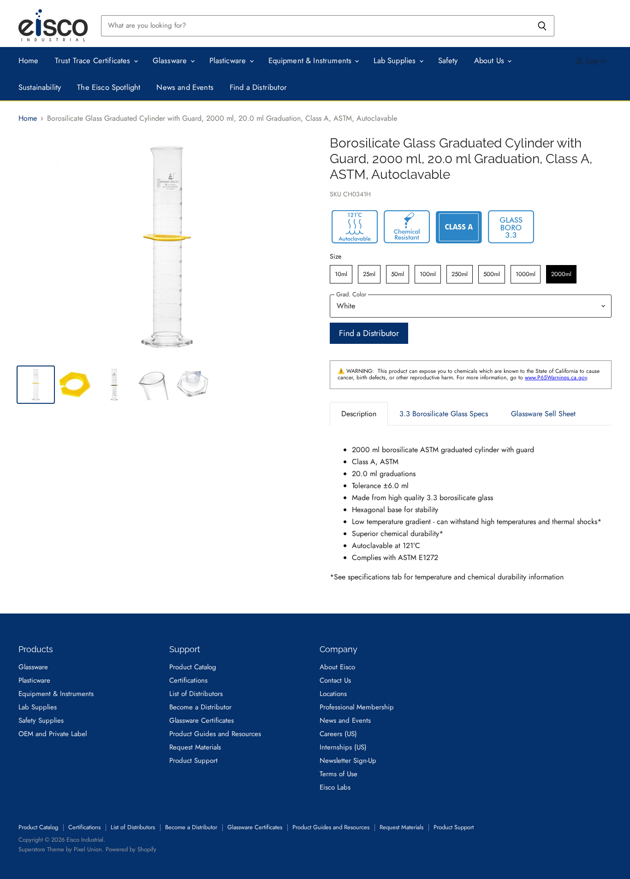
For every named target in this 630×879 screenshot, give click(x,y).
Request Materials (195, 747)
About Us (490, 60)
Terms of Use (338, 774)
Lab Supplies (396, 60)
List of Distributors (196, 694)
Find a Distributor (258, 87)
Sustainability (39, 87)
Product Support (193, 760)
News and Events (185, 87)
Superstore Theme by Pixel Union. (61, 849)
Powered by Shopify (131, 849)
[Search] (542, 25)
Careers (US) (338, 734)
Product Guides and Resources (215, 734)
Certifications (188, 680)
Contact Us (335, 680)
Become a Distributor (200, 707)
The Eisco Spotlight (108, 87)
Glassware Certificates (201, 720)
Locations (333, 694)
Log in (594, 60)
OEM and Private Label (52, 734)
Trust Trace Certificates (94, 60)
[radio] (341, 274)
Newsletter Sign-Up (348, 760)
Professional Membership (357, 707)
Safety (448, 60)
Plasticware (229, 60)
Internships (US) (343, 747)
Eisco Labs (335, 787)
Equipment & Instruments (311, 60)
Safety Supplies (41, 720)
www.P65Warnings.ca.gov (556, 377)
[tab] (359, 413)
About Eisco (337, 667)
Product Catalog (192, 667)
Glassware (171, 60)
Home (28, 60)
